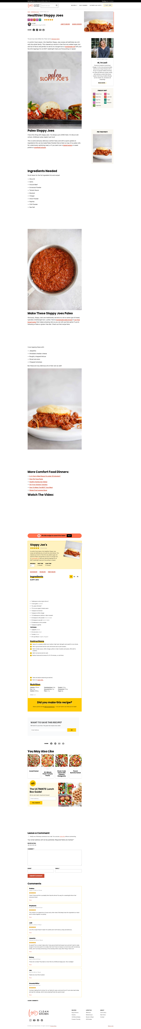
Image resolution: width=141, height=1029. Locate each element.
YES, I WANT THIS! (80, 526)
